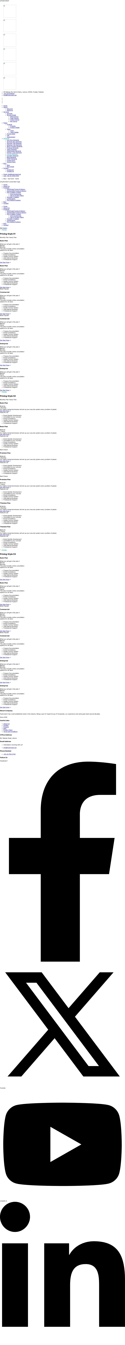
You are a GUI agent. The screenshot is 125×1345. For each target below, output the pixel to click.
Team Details (14, 132)
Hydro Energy (14, 120)
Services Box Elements (14, 142)
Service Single (11, 115)
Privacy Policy (8, 730)
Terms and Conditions (10, 731)
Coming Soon (11, 162)
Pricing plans (11, 134)
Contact (5, 168)
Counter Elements (12, 156)
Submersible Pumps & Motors (16, 191)
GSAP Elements (12, 159)
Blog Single (10, 167)
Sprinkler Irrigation (13, 197)
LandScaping (11, 199)
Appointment (11, 137)
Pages (5, 123)
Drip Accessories (15, 194)
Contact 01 (10, 170)
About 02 (10, 110)
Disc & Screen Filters (17, 195)
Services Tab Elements (14, 143)
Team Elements (12, 149)
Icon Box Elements (13, 140)
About (5, 107)
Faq (8, 135)
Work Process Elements (14, 146)
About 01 (10, 109)
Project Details (14, 127)
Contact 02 (10, 171)
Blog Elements (11, 157)
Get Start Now (4, 262)
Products (6, 188)
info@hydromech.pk (9, 95)
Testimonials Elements (14, 151)
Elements (6, 138)
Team (8, 129)
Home (5, 106)
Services (6, 112)
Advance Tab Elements (14, 145)
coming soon (11, 160)
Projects (9, 124)
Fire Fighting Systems (14, 200)
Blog (4, 163)
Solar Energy (14, 118)
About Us (6, 186)
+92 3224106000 (8, 93)
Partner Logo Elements (14, 152)
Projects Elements (12, 148)
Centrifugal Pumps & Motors (16, 189)
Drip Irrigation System (14, 192)
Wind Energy (14, 117)
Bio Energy (13, 121)
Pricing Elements (12, 154)
